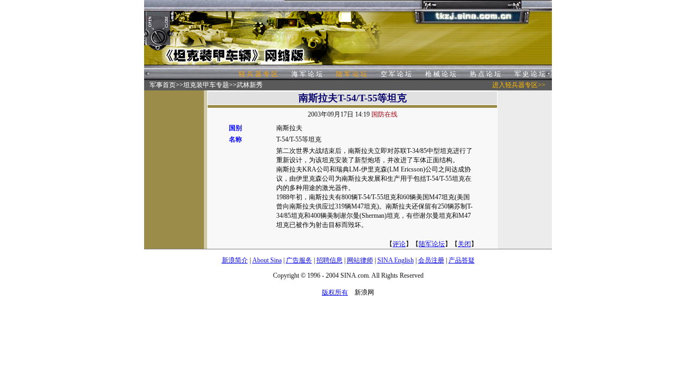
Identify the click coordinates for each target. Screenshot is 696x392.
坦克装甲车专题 (206, 85)
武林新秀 (250, 85)
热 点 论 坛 (485, 74)
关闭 (464, 244)
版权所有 (335, 292)
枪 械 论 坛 (440, 74)
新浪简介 (235, 260)
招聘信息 (329, 260)
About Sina (267, 260)
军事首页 (163, 85)
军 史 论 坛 (529, 74)
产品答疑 (462, 260)
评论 (399, 244)
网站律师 (360, 260)
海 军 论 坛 (306, 74)
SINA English (395, 260)
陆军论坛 (432, 244)
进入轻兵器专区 (515, 85)
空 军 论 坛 (396, 74)
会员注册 (431, 260)
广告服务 (299, 260)
